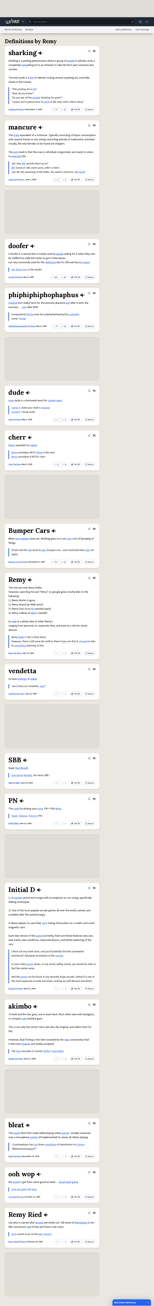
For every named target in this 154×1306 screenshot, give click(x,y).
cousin (86, 262)
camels (52, 400)
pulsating (74, 314)
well (14, 621)
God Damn (17, 775)
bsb (40, 1234)
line (32, 78)
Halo (66, 1040)
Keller (21, 637)
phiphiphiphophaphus (18, 326)
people (70, 61)
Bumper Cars (14, 561)
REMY (17, 782)
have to (33, 816)
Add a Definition (124, 29)
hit (32, 609)
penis (59, 400)
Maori (11, 445)
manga (59, 956)
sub (24, 1018)
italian (33, 679)
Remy (21, 109)
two (17, 539)
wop (34, 1189)
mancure (12, 179)
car (43, 923)
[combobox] (81, 22)
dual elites (58, 1051)
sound (16, 1133)
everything (20, 645)
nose (40, 809)
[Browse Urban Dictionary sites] (15, 22)
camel (14, 408)
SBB (10, 782)
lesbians (24, 539)
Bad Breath (21, 768)
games (65, 1133)
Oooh (14, 816)
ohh (29, 1189)
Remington (81, 1223)
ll (17, 686)
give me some (19, 1189)
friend (81, 172)
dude (10, 419)
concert (47, 1234)
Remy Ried (13, 1241)
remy (22, 693)
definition (50, 262)
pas (25, 269)
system (34, 1137)
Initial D (11, 988)
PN (9, 823)
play (44, 550)
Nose (58, 809)
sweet (33, 445)
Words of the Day (13, 29)
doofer (11, 277)
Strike (46, 1051)
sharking (12, 109)
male (16, 135)
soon (42, 686)
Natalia (28, 775)
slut (30, 550)
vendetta (12, 693)
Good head (65, 1182)
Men (33, 613)
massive (45, 408)
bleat (10, 1156)
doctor (30, 314)
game (39, 936)
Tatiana (22, 816)
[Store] (140, 21)
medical (12, 303)
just (68, 303)
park (46, 102)
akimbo (11, 1058)
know (23, 319)
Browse (29, 29)
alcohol (39, 1223)
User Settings (142, 29)
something (50, 1144)
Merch (91, 109)
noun (11, 400)
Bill (23, 163)
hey (13, 269)
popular (18, 898)
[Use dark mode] (146, 21)
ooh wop (12, 1196)
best (18, 1051)
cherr (10, 464)
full (23, 65)
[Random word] (132, 22)
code (16, 809)
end (15, 152)
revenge (21, 679)
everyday (17, 156)
